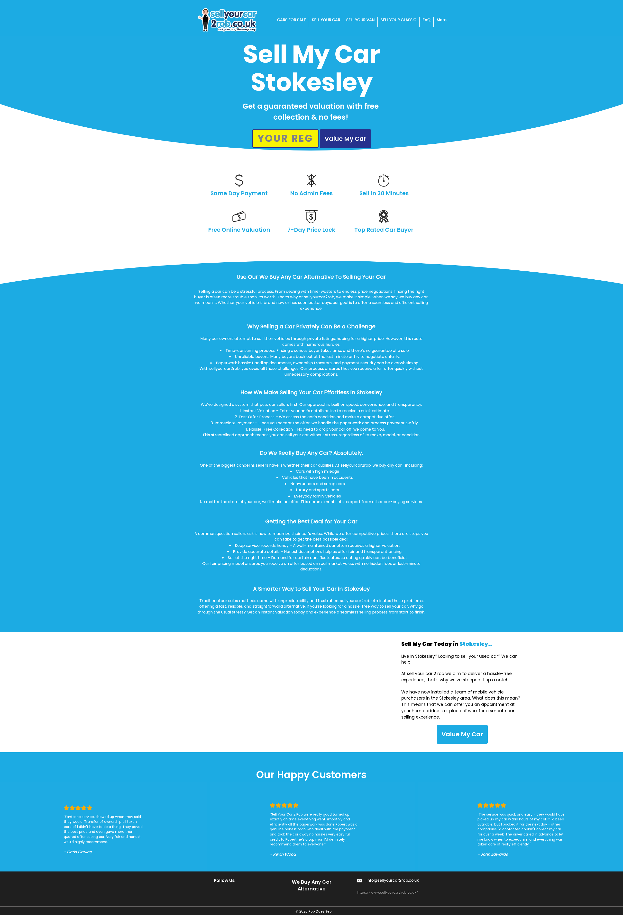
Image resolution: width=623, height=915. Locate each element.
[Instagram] (217, 890)
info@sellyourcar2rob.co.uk (393, 880)
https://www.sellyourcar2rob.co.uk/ (387, 892)
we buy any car (387, 465)
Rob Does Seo (320, 911)
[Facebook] (227, 890)
